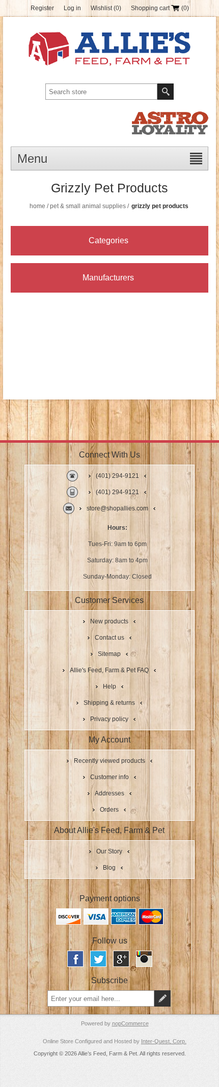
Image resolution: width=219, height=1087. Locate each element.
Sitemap (109, 653)
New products (109, 621)
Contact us (109, 637)
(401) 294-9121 (117, 475)
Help (109, 686)
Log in (72, 8)
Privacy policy (109, 719)
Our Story (109, 851)
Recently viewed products (109, 760)
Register (42, 8)
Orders (109, 809)
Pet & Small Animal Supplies (88, 206)
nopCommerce (130, 1023)
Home (37, 206)
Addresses (109, 793)
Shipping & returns (109, 702)
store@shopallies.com (117, 508)
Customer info (109, 777)
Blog (109, 867)
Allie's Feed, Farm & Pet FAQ (109, 670)
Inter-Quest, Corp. (163, 1041)
